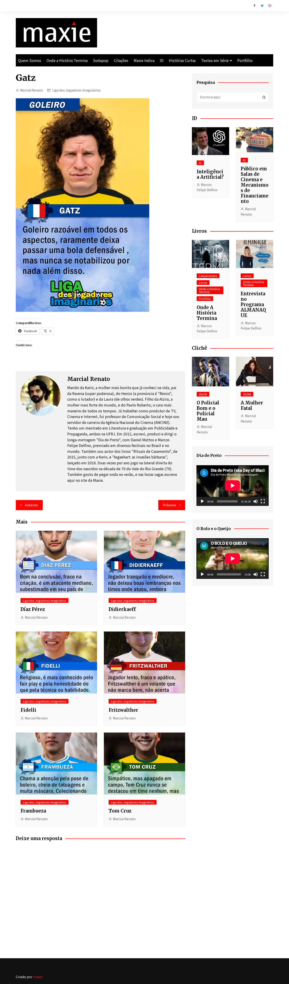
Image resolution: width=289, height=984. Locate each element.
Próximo (169, 505)
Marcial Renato (31, 90)
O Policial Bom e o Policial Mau (208, 411)
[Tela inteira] (263, 501)
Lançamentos (208, 276)
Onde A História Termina (207, 313)
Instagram (269, 5)
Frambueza (33, 811)
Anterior (31, 505)
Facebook (254, 5)
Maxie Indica (144, 60)
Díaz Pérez (33, 609)
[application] (232, 485)
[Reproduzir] (202, 501)
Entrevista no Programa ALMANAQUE (253, 304)
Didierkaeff (122, 609)
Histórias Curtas (182, 60)
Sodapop (100, 60)
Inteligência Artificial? (210, 174)
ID (161, 60)
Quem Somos (29, 60)
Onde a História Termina (67, 60)
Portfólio (245, 60)
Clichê (203, 394)
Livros (203, 282)
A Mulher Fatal (252, 405)
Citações (121, 60)
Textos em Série (215, 60)
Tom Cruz (120, 811)
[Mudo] (255, 501)
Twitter (262, 5)
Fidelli (28, 710)
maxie (37, 976)
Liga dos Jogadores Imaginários (76, 90)
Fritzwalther (123, 710)
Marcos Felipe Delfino (207, 187)
